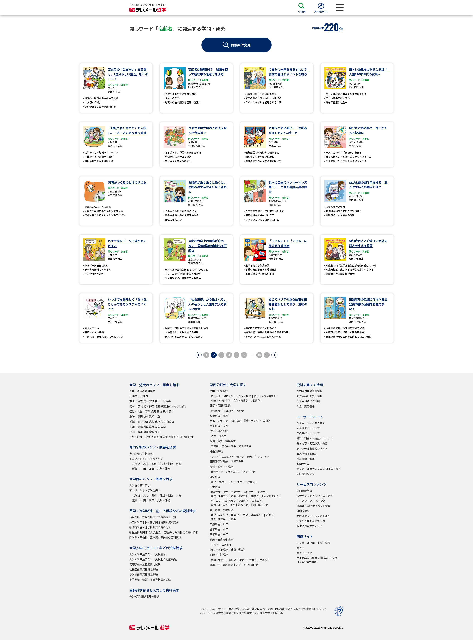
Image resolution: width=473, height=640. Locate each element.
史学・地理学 (243, 396)
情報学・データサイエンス (225, 471)
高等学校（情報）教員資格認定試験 (150, 579)
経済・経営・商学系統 (223, 441)
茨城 (140, 406)
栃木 (146, 406)
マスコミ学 (263, 456)
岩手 (146, 401)
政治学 (222, 436)
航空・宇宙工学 (232, 492)
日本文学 (216, 396)
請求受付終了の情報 (308, 401)
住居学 (252, 560)
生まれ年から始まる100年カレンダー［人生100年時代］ (318, 560)
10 (259, 355)
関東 (132, 406)
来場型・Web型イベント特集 (313, 506)
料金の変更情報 (306, 406)
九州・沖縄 (135, 436)
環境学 (240, 456)
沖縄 (190, 436)
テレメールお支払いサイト (312, 448)
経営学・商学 (228, 446)
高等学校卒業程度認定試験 (144, 564)
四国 (132, 432)
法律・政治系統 (219, 431)
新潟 (148, 411)
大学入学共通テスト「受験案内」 (148, 554)
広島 (157, 426)
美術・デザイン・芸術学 (257, 420)
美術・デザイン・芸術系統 (225, 421)
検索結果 (318, 28)
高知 (157, 432)
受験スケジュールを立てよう (313, 516)
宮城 (151, 401)
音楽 (225, 425)
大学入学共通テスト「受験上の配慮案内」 (153, 559)
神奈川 (176, 406)
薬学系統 (215, 534)
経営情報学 (245, 446)
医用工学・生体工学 (254, 492)
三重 (157, 416)
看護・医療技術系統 (221, 539)
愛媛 (151, 432)
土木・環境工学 (269, 496)
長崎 (170, 436)
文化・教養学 (240, 400)
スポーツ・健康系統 (221, 565)
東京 (168, 406)
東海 (132, 416)
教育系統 (215, 416)
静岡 (140, 416)
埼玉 (157, 406)
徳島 (146, 432)
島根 (151, 426)
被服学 (232, 560)
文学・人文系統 (219, 391)
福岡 (148, 436)
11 (266, 355)
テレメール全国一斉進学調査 (313, 543)
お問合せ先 (303, 463)
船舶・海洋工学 (259, 505)
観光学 (250, 456)
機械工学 (216, 492)
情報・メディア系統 (221, 466)
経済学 (214, 446)
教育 (225, 415)
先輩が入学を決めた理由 (311, 521)
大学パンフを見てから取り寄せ (315, 495)
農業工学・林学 (239, 515)
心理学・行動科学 (220, 400)
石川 (165, 411)
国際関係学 (237, 461)
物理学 (222, 482)
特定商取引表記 (306, 458)
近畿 (132, 421)
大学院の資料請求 (139, 485)
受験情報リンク (306, 473)
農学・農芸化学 (219, 515)
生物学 (240, 482)
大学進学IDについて (308, 428)
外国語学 (216, 410)
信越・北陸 (135, 411)
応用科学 (244, 500)
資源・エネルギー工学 (223, 505)
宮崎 (159, 436)
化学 (231, 482)
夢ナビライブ (304, 553)
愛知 (151, 416)
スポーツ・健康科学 (247, 564)
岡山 (146, 426)
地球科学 (252, 482)
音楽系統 (215, 426)
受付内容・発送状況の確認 (312, 443)
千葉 (163, 406)
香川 (140, 432)
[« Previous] (199, 355)
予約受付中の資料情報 (309, 391)
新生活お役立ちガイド (309, 526)
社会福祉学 (227, 456)
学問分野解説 (304, 490)
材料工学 (216, 500)
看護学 (214, 544)
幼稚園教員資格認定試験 (143, 569)
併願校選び (303, 511)
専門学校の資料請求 (141, 453)
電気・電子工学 (219, 496)
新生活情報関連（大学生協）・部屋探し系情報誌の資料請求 (163, 532)
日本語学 (228, 410)
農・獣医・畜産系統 (221, 510)
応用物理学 (230, 500)
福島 (168, 401)
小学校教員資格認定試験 (143, 574)
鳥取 (140, 426)
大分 (153, 436)
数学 (213, 482)
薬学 (225, 534)
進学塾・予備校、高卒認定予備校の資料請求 (155, 537)
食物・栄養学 (218, 560)
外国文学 (228, 396)
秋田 (157, 401)
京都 (146, 421)
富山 (159, 411)
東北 (132, 401)
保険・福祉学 (238, 549)
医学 (225, 524)
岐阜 (146, 416)
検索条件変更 (241, 45)
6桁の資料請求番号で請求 (144, 596)
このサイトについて (308, 433)
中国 (132, 426)
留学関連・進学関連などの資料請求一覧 (152, 517)
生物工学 (256, 500)
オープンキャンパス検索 (311, 500)
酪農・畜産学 (218, 519)
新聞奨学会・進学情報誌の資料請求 (150, 527)
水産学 (232, 519)
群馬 (151, 406)
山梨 (183, 406)
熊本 (176, 436)
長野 (153, 411)
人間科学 (256, 400)
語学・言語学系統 (220, 405)
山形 (163, 401)
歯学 (225, 529)
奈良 (163, 421)
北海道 (133, 396)
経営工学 (243, 505)
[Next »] (274, 355)
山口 (163, 426)
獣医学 (269, 515)
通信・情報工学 (239, 496)
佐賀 (165, 436)
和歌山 (170, 421)
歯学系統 (215, 529)
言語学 (240, 410)
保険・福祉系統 (219, 549)
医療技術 (226, 544)
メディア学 (249, 471)
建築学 (254, 496)
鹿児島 (184, 436)
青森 (140, 401)
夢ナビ (300, 548)
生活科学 (264, 560)
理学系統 (215, 477)
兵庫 (157, 421)
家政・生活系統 (219, 554)
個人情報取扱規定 (307, 453)
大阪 (151, 421)
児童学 (242, 560)
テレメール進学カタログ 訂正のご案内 (319, 468)
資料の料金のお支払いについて (315, 438)
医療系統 (215, 524)
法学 (213, 436)
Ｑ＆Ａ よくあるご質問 (311, 423)
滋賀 (140, 421)
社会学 (214, 456)
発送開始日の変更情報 (309, 396)
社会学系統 (216, 451)
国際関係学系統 (219, 461)
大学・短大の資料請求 (142, 391)
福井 (170, 411)
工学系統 (215, 487)
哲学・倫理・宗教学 (265, 396)
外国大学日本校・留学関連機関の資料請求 (153, 522)
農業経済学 (257, 515)
